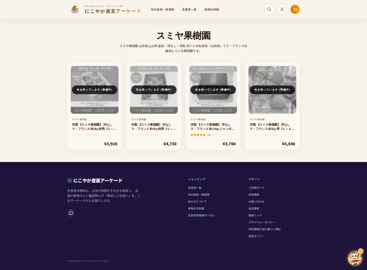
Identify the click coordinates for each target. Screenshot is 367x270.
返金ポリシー (256, 236)
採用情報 (253, 194)
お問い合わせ (256, 201)
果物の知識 (212, 9)
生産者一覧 (189, 9)
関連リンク (255, 215)
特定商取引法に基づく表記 (264, 229)
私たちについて (197, 201)
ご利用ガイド (256, 188)
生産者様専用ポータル (201, 215)
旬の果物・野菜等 (162, 9)
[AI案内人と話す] (355, 258)
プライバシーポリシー (261, 222)
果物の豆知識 (196, 208)
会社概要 (253, 208)
